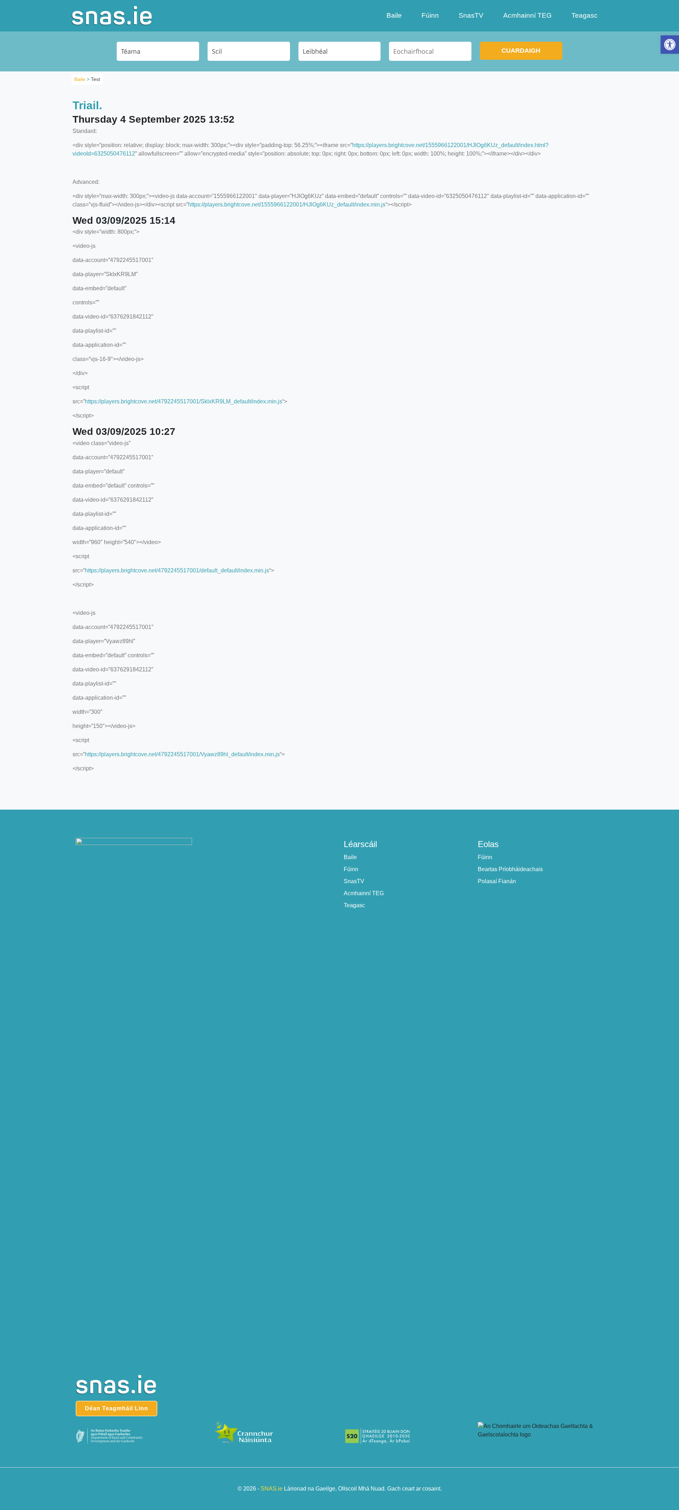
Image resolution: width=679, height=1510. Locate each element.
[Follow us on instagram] (339, 820)
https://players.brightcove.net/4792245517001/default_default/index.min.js (177, 570)
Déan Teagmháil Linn (116, 1408)
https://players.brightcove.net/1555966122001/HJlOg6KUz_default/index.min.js (286, 205)
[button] (670, 44)
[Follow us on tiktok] (354, 820)
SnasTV (471, 15)
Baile (394, 15)
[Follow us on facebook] (325, 820)
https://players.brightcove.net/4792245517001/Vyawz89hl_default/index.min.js (182, 754)
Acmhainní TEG (527, 15)
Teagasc (584, 15)
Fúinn (430, 15)
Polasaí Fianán (497, 881)
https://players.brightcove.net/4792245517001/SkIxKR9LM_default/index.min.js (183, 401)
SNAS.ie (272, 1489)
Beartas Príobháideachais (510, 869)
